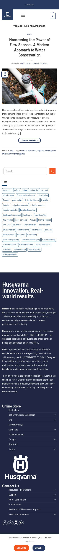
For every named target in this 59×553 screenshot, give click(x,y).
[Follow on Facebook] (5, 522)
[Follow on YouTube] (21, 522)
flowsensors (32, 150)
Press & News (15, 504)
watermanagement (18, 154)
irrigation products (37, 205)
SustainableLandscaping (31, 240)
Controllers (14, 410)
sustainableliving (48, 240)
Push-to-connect (44, 220)
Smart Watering (23, 230)
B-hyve (25, 190)
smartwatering (37, 230)
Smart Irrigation (9, 230)
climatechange (8, 195)
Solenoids (13, 444)
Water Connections (17, 499)
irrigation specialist (10, 210)
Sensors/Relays (16, 424)
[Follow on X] (10, 522)
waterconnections (9, 244)
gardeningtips (17, 200)
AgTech (17, 190)
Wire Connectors (16, 434)
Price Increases (21, 220)
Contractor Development (26, 195)
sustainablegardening (11, 240)
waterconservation (26, 244)
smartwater (6, 154)
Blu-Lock (45, 190)
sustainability (32, 234)
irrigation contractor (20, 205)
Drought (6, 200)
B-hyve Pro (35, 190)
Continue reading (29, 140)
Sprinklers (13, 429)
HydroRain (45, 200)
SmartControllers (30, 225)
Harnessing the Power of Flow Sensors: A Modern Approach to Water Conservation (29, 47)
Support (12, 494)
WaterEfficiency (20, 249)
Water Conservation (43, 244)
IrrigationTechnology (28, 210)
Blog (29, 34)
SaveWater (17, 225)
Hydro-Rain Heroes (32, 200)
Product (33, 220)
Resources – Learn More (20, 489)
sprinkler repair (9, 234)
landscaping (27, 215)
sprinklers (21, 234)
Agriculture (7, 190)
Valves (12, 449)
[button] (22, 15)
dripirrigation (43, 195)
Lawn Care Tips (40, 215)
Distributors (29, 5)
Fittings (12, 439)
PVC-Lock (6, 225)
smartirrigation (50, 150)
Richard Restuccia (40, 64)
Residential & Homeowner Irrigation (25, 509)
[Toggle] (55, 415)
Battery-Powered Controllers (22, 414)
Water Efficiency (34, 249)
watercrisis (7, 249)
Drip (10, 419)
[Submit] (52, 171)
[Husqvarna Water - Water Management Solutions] (9, 14)
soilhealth (48, 230)
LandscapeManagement (12, 215)
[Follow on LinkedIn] (15, 522)
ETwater (24, 150)
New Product (8, 220)
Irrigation (40, 150)
